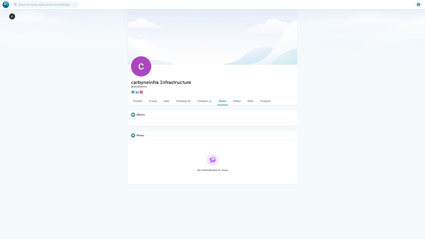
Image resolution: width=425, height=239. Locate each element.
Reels (251, 101)
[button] (418, 4)
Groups (153, 101)
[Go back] (12, 16)
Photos (222, 101)
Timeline (137, 101)
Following (183, 101)
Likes (166, 101)
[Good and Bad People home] (5, 4)
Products (265, 101)
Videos (237, 101)
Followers (204, 101)
